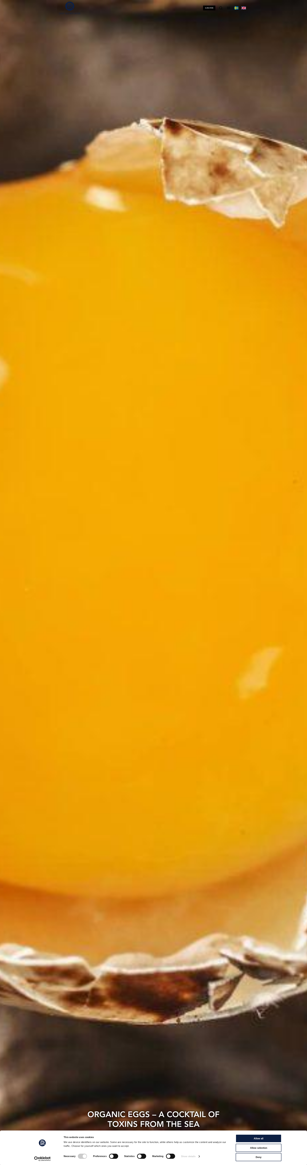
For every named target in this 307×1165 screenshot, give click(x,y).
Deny (258, 1157)
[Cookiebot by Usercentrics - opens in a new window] (42, 1158)
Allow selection (258, 1147)
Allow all (258, 1138)
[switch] (113, 1156)
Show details (188, 1156)
